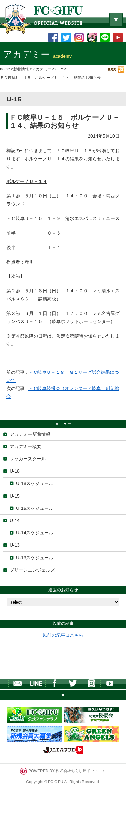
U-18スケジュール (34, 483)
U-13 (15, 545)
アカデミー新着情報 (30, 434)
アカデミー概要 (25, 446)
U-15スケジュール (34, 508)
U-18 (15, 471)
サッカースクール (28, 458)
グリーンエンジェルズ (32, 569)
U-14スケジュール (34, 532)
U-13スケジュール (34, 557)
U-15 (15, 496)
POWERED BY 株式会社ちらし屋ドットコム (67, 771)
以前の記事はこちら (63, 635)
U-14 (15, 520)
